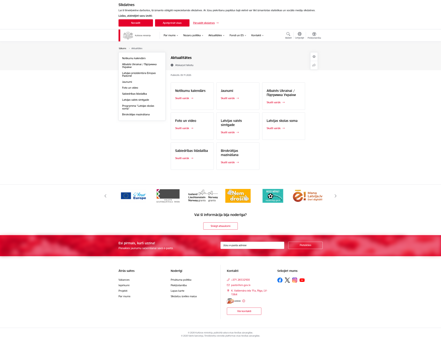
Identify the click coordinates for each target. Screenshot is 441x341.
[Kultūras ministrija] (137, 35)
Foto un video (130, 87)
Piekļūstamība (179, 285)
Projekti (123, 290)
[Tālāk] (335, 196)
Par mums (124, 296)
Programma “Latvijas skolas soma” (138, 107)
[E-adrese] (234, 301)
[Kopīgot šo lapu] (314, 65)
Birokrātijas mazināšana (136, 114)
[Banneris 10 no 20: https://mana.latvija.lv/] (307, 195)
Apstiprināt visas (172, 22)
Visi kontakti (244, 311)
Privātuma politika (181, 279)
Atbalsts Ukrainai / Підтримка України (139, 66)
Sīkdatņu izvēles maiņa (184, 296)
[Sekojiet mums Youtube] (302, 280)
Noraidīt (135, 22)
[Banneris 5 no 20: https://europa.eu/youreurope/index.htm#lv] (133, 195)
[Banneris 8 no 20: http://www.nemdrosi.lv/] (238, 195)
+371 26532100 (240, 279)
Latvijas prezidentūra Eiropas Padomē (139, 74)
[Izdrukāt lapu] (314, 56)
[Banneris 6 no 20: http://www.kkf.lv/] (168, 195)
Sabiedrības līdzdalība (134, 93)
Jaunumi (127, 81)
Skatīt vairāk (182, 98)
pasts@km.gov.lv (240, 285)
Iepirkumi (124, 285)
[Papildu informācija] (243, 301)
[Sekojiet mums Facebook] (280, 280)
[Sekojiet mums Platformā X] (287, 280)
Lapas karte (177, 290)
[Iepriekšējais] (105, 196)
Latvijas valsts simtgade (135, 99)
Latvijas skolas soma (282, 121)
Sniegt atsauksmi (220, 226)
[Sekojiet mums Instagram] (294, 280)
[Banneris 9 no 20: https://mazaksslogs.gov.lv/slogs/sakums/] (273, 195)
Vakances (124, 279)
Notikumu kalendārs (134, 58)
